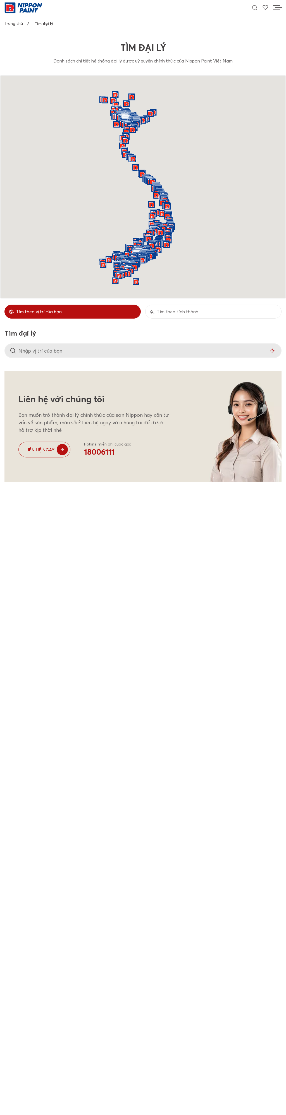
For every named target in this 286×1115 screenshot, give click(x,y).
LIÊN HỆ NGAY (39, 449)
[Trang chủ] (23, 7)
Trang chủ (13, 23)
